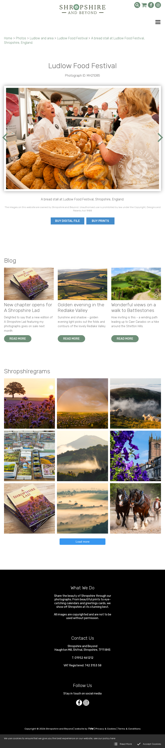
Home (8, 38)
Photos (21, 38)
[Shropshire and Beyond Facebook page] (151, 5)
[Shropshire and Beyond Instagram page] (158, 5)
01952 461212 (84, 658)
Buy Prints (100, 221)
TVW (91, 728)
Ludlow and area (42, 38)
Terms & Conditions (129, 728)
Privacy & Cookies (105, 728)
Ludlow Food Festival (72, 38)
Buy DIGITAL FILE (67, 221)
